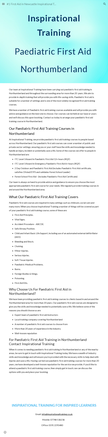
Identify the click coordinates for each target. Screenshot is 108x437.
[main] (54, 41)
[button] (3, 4)
